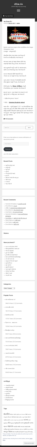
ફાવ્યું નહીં (7, 167)
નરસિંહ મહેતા (7, 429)
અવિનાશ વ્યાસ (15, 417)
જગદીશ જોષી (17, 426)
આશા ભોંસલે (27, 417)
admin (18, 23)
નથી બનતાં (8, 179)
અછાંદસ (29, 414)
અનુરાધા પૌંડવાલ (7, 417)
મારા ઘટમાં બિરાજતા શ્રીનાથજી (12, 256)
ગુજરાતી (13, 423)
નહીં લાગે (7, 169)
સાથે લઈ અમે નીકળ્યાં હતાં (11, 177)
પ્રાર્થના (25, 429)
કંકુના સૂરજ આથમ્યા (10, 269)
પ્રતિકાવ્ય (21, 429)
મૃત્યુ (26, 431)
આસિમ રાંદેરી (7, 420)
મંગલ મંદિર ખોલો (9, 307)
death (15, 414)
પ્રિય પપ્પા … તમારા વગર (11, 322)
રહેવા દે (7, 171)
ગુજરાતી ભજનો (9, 387)
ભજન (31, 429)
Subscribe (8, 149)
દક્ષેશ (29, 426)
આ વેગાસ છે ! (8, 21)
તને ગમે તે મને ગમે (9, 259)
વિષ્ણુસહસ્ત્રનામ (9, 399)
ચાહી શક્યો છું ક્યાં (10, 165)
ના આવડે (7, 181)
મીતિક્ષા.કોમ (18, 4)
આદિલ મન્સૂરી (21, 417)
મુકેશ (20, 431)
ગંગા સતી (18, 420)
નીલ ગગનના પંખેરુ (9, 368)
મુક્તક (23, 431)
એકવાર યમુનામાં (9, 250)
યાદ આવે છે (8, 265)
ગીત (9, 423)
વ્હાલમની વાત (8, 263)
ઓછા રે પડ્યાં (8, 273)
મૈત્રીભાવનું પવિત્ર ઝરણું (11, 361)
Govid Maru (8, 218)
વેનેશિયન (19, 86)
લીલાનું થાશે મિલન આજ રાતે (12, 248)
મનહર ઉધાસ (8, 432)
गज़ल (26, 414)
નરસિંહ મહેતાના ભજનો (11, 389)
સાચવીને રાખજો (22, 204)
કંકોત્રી (14, 420)
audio (7, 413)
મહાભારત (7, 393)
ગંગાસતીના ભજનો (9, 385)
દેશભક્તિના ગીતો (9, 315)
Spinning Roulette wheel (17, 102)
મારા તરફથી (15, 431)
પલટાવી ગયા (8, 275)
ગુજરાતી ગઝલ (19, 423)
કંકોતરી (11, 420)
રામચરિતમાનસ (9, 397)
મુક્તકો (7, 175)
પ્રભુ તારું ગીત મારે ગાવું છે (11, 261)
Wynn (14, 86)
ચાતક (5, 426)
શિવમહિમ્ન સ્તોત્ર (9, 330)
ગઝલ (21, 420)
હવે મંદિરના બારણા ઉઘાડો (11, 254)
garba (18, 414)
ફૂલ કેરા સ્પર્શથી (9, 252)
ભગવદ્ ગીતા (8, 391)
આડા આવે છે (8, 183)
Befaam (11, 414)
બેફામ (29, 429)
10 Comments (9, 119)
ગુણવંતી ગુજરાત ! (9, 267)
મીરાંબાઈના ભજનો (9, 395)
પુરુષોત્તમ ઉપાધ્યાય (14, 429)
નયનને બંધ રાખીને (9, 353)
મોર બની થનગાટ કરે (10, 299)
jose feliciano (22, 414)
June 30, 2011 (11, 23)
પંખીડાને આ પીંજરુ (10, 271)
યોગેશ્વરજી (29, 431)
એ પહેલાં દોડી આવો (10, 173)
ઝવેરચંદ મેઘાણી (24, 426)
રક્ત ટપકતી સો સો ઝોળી (11, 246)
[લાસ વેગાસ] (18, 35)
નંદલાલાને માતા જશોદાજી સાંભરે (18, 208)
